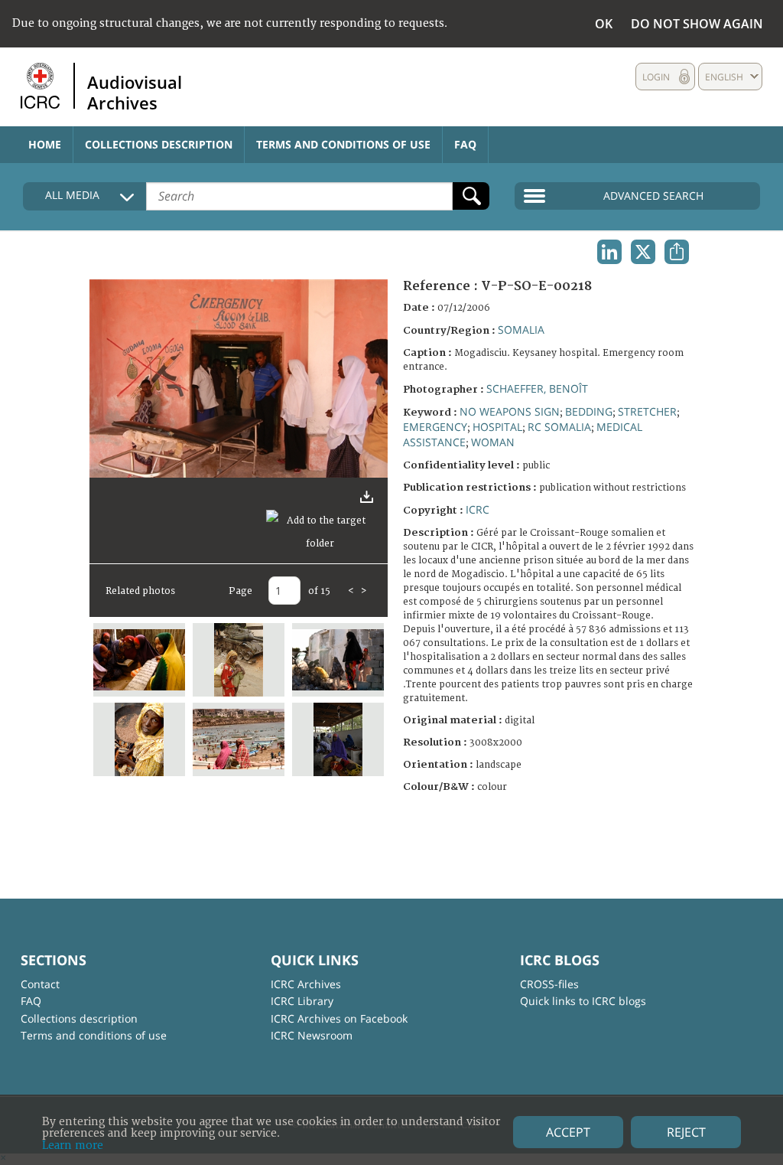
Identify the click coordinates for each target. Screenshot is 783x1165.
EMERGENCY (435, 426)
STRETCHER (647, 411)
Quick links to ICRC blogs (583, 1001)
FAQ (465, 144)
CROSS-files (549, 984)
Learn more (72, 1145)
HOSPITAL (497, 426)
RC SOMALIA (559, 426)
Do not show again (697, 23)
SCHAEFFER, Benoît (537, 388)
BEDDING (588, 411)
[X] (643, 252)
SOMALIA (521, 329)
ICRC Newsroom (312, 1035)
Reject (686, 1132)
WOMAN (493, 442)
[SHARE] (676, 252)
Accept (568, 1132)
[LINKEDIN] (609, 252)
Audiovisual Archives (134, 91)
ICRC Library (302, 1001)
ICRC (477, 509)
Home (44, 144)
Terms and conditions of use (343, 144)
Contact (40, 984)
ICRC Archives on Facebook (339, 1018)
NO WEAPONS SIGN (510, 411)
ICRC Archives (306, 984)
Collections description (158, 144)
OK (603, 23)
